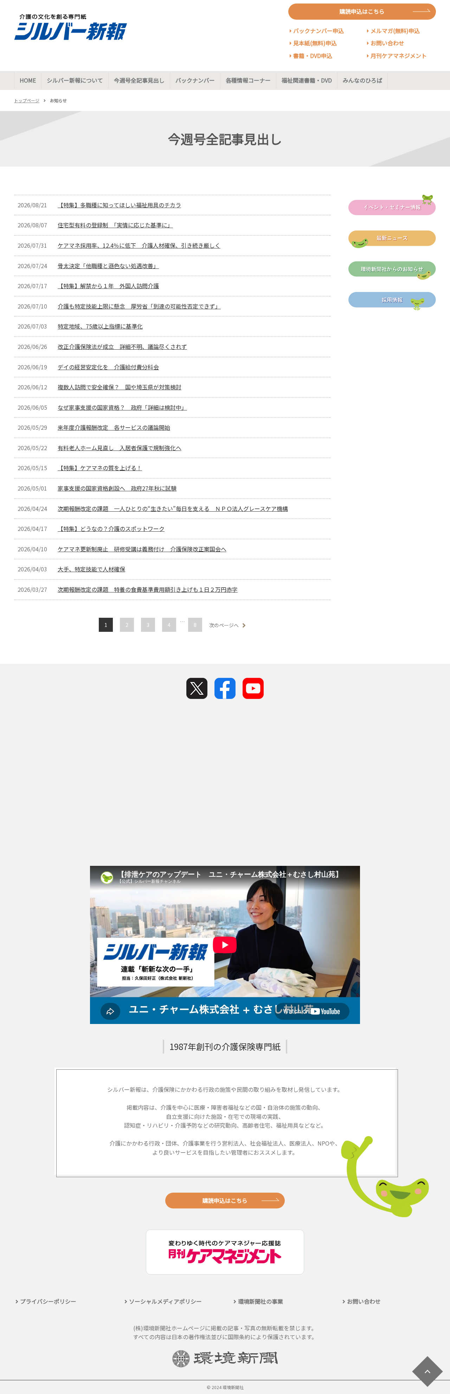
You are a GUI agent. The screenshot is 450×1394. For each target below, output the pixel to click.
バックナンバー (195, 80)
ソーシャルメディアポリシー (165, 1301)
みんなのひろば (362, 80)
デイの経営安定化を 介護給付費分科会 (108, 367)
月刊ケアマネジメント (399, 55)
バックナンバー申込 (318, 30)
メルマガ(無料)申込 (395, 30)
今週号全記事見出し (139, 80)
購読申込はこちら (362, 11)
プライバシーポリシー (48, 1301)
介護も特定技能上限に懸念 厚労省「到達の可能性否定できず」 (139, 306)
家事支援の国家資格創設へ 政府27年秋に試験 (117, 488)
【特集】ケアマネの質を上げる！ (100, 467)
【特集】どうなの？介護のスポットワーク (111, 528)
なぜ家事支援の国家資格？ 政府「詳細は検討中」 (122, 407)
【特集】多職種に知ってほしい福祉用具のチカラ (119, 205)
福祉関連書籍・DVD (307, 80)
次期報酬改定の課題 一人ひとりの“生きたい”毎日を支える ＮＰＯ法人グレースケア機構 (173, 508)
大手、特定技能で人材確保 (91, 569)
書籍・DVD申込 (312, 55)
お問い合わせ (387, 43)
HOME (28, 80)
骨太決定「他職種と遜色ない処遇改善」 (108, 265)
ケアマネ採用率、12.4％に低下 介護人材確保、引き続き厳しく (139, 245)
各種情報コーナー (248, 80)
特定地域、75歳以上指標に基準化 (100, 326)
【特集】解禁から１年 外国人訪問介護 (108, 285)
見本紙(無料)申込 (315, 43)
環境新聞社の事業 (260, 1301)
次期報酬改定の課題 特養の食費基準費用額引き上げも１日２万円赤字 (148, 589)
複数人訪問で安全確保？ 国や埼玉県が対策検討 (119, 387)
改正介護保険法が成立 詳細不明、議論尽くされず (122, 346)
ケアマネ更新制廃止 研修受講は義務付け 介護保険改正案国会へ (142, 549)
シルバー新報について (75, 80)
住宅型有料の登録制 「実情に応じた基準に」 (115, 225)
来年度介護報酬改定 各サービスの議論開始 (114, 427)
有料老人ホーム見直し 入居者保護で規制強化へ (119, 447)
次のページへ (224, 625)
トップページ (26, 100)
